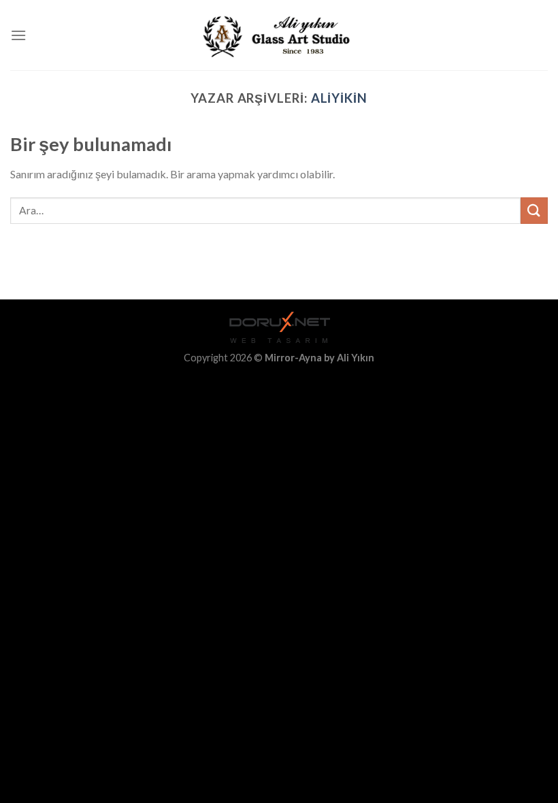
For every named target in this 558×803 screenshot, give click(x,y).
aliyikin (339, 98)
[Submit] (534, 210)
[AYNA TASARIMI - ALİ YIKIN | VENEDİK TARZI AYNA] (279, 35)
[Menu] (18, 35)
